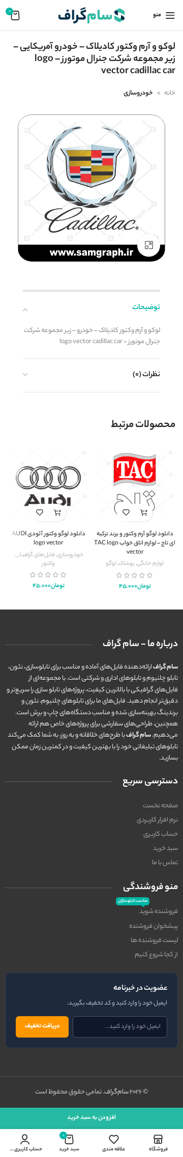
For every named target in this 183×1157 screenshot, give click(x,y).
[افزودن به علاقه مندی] (126, 513)
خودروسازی (138, 93)
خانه (169, 93)
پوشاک (126, 563)
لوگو (111, 563)
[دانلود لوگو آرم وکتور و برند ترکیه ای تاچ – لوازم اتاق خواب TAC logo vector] (134, 486)
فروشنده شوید (148, 911)
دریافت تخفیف (42, 1026)
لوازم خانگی (150, 563)
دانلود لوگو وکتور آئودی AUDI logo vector (48, 539)
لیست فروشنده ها (154, 940)
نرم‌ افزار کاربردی (157, 820)
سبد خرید (165, 848)
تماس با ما (165, 863)
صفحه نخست (160, 806)
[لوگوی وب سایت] (91, 15)
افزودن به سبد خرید (91, 1118)
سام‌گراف (116, 1092)
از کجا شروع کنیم (156, 955)
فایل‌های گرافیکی (35, 555)
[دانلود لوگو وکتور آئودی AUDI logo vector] (48, 486)
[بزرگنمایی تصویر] (148, 245)
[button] (143, 513)
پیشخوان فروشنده (153, 926)
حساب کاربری (160, 834)
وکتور (48, 563)
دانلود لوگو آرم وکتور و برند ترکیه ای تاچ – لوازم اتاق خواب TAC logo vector (134, 543)
